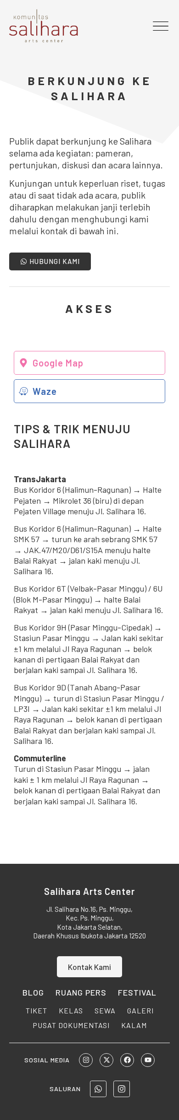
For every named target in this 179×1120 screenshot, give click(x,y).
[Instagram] (86, 1060)
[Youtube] (148, 1060)
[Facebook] (127, 1060)
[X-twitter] (106, 1060)
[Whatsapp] (98, 1089)
